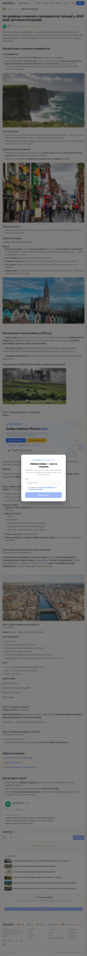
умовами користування (35, 489)
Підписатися (43, 495)
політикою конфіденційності (46, 487)
